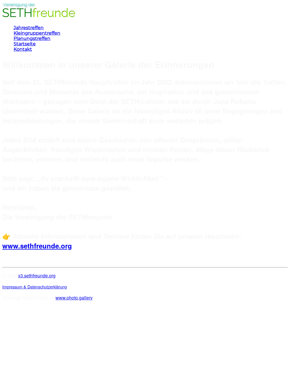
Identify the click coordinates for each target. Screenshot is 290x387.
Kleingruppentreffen (37, 33)
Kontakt (23, 49)
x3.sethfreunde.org (37, 275)
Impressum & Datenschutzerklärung (34, 287)
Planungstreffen (32, 38)
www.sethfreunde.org (37, 245)
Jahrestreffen (29, 27)
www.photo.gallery (74, 297)
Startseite (25, 43)
